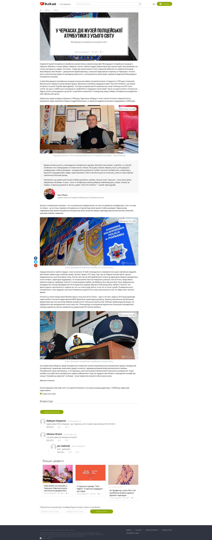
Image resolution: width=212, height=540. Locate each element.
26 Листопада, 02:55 (78, 446)
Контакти (139, 530)
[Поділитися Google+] (35, 265)
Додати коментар (51, 412)
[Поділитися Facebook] (35, 258)
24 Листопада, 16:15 (70, 434)
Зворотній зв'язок (152, 530)
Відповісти (50, 427)
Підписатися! (101, 511)
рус (154, 4)
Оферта (129, 530)
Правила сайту (167, 530)
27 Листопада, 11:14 (74, 421)
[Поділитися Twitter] (35, 262)
